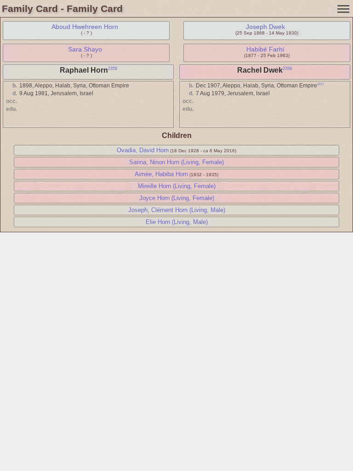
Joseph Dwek (265, 26)
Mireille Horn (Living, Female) (177, 186)
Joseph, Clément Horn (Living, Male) (176, 210)
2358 (112, 68)
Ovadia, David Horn (143, 150)
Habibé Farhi (265, 49)
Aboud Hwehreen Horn (84, 26)
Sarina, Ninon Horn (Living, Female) (176, 162)
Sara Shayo (85, 49)
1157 (320, 84)
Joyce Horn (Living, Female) (176, 198)
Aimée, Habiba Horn (161, 174)
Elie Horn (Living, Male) (177, 221)
